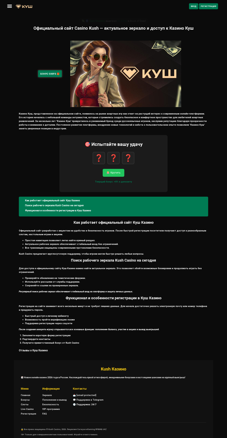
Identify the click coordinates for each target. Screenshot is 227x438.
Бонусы (25, 399)
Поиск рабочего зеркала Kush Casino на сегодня (54, 205)
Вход (193, 6)
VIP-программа (51, 409)
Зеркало (47, 395)
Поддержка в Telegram (89, 399)
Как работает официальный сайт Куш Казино (52, 200)
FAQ (44, 413)
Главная (25, 395)
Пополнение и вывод (54, 399)
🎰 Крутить (113, 172)
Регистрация (208, 6)
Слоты (24, 404)
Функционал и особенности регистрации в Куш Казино (58, 210)
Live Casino (27, 409)
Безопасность (50, 404)
